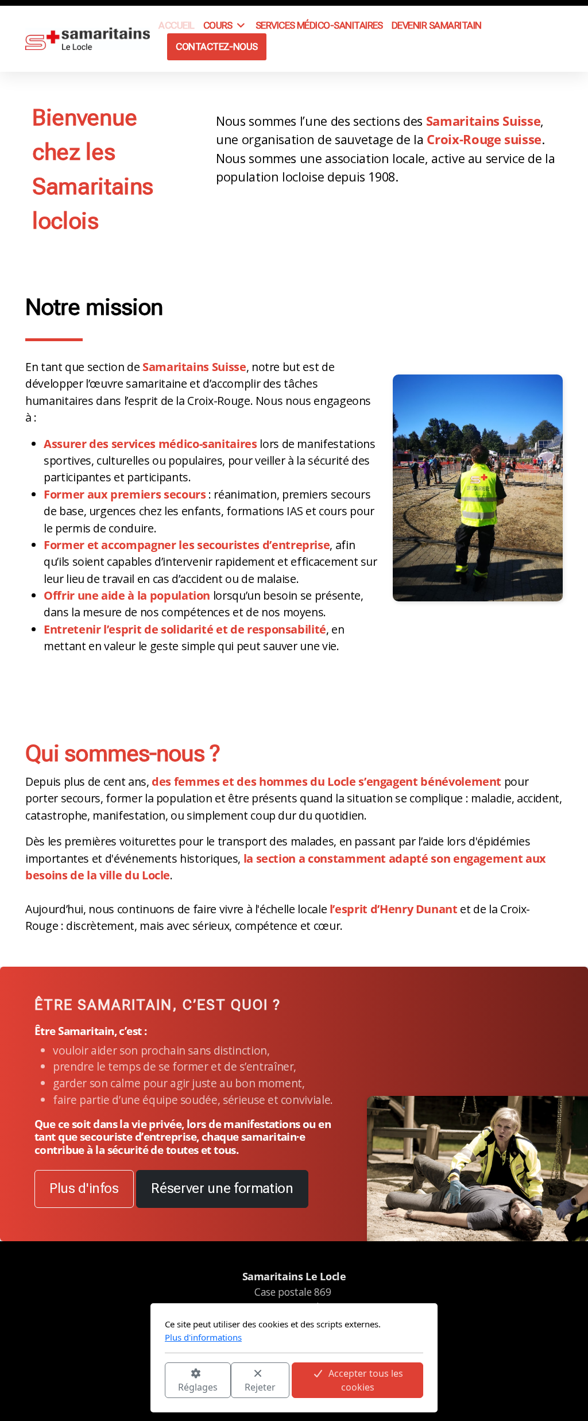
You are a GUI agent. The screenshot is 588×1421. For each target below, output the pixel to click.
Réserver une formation (222, 1188)
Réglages (198, 1387)
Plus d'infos (84, 1188)
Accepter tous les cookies (365, 1380)
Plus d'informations (203, 1337)
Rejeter (260, 1387)
